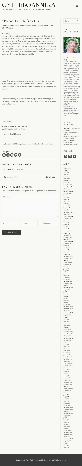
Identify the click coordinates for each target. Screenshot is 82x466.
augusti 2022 (67, 264)
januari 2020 (67, 330)
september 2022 (68, 262)
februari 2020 (67, 327)
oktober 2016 (67, 411)
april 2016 (66, 424)
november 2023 (68, 237)
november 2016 (68, 409)
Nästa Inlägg (51, 177)
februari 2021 (67, 302)
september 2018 (68, 363)
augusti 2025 (67, 193)
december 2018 (68, 357)
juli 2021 (66, 292)
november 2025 (68, 187)
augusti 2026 (67, 168)
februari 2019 (67, 353)
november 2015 (68, 435)
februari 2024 (67, 231)
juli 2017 (66, 393)
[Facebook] (4, 155)
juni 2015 (66, 445)
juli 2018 (66, 367)
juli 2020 (66, 317)
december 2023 (68, 235)
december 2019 (68, 332)
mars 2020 (67, 325)
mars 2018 (67, 376)
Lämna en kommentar (10, 25)
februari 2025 (67, 206)
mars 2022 (67, 275)
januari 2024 (67, 233)
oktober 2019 (67, 336)
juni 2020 (66, 319)
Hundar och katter (27, 25)
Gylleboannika (29, 5)
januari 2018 (67, 380)
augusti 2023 (67, 243)
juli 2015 (66, 443)
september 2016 (68, 414)
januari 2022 (67, 279)
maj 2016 (66, 422)
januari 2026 (67, 183)
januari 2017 (67, 405)
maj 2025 (66, 199)
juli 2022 (66, 267)
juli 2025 (66, 195)
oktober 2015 (67, 437)
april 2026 (66, 176)
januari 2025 (67, 208)
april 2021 (66, 298)
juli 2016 (66, 418)
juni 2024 (66, 222)
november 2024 (68, 212)
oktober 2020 (67, 311)
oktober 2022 (67, 260)
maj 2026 (66, 174)
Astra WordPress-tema (57, 460)
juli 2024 (66, 220)
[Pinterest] (15, 155)
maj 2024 (66, 225)
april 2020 (66, 323)
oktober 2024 (67, 214)
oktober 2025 (67, 189)
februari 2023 (67, 252)
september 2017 (68, 388)
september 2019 (68, 338)
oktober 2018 (67, 361)
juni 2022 (66, 269)
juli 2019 (66, 342)
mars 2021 (67, 300)
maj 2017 (66, 397)
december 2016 (68, 407)
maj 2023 (66, 246)
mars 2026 (67, 178)
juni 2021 (66, 294)
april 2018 (66, 374)
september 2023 (68, 241)
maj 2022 (66, 271)
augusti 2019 (67, 340)
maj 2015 (66, 447)
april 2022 (66, 273)
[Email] (12, 155)
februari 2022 (67, 277)
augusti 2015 (67, 441)
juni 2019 (66, 344)
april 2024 (66, 227)
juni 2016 (66, 420)
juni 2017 (66, 395)
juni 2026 (66, 172)
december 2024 (68, 210)
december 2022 (68, 256)
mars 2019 (67, 351)
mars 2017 (67, 401)
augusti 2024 (67, 218)
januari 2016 (67, 430)
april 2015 (66, 449)
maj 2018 (66, 372)
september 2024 (68, 216)
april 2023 (66, 248)
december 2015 (68, 432)
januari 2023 (67, 254)
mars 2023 (67, 250)
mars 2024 (67, 229)
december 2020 (68, 306)
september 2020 (68, 313)
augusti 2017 (67, 390)
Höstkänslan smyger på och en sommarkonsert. (71, 137)
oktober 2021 (67, 285)
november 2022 (68, 258)
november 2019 (68, 334)
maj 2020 (66, 321)
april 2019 (66, 348)
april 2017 (66, 399)
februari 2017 (67, 403)
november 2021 (68, 283)
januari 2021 (67, 304)
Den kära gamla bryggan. (71, 144)
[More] (19, 155)
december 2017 (68, 382)
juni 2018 (66, 369)
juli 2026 (66, 170)
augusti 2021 (67, 290)
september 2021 (68, 288)
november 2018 (68, 359)
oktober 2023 (67, 239)
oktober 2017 (67, 386)
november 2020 (68, 309)
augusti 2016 (67, 416)
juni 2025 (66, 197)
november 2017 (68, 384)
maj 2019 (66, 346)
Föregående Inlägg (10, 177)
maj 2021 (66, 296)
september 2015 (68, 439)
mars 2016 (67, 426)
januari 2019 (67, 355)
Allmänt (10, 28)
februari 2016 (67, 428)
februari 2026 (67, 180)
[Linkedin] (8, 155)
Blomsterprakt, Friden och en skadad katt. (71, 141)
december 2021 (68, 281)
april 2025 (66, 201)
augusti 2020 (67, 315)
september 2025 (68, 191)
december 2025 (68, 185)
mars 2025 (67, 204)
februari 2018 (67, 378)
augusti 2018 (67, 365)
